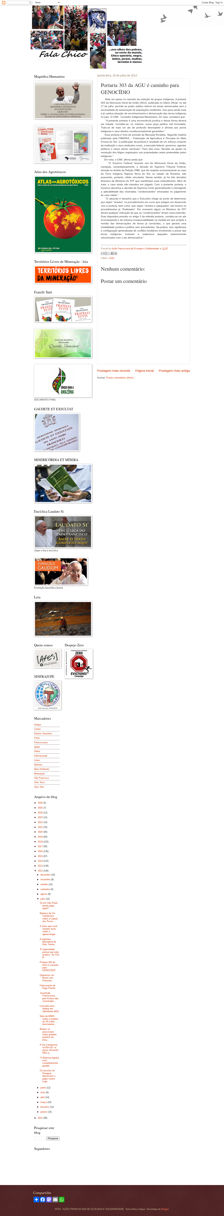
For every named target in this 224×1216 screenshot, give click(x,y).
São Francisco (41, 778)
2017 (40, 846)
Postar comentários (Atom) (120, 377)
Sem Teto (39, 787)
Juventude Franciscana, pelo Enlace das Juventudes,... (49, 997)
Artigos (37, 724)
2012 (40, 870)
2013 (40, 865)
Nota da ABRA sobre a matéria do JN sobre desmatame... (49, 1020)
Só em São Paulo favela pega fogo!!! (49, 906)
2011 (40, 1118)
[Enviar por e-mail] (102, 253)
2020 (40, 832)
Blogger (165, 1209)
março (43, 1102)
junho (43, 1087)
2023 (40, 817)
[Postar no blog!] (105, 253)
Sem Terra (39, 782)
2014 (40, 861)
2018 (40, 841)
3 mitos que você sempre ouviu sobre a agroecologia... (48, 930)
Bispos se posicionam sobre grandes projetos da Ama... (48, 1034)
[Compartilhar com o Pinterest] (115, 253)
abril (42, 1097)
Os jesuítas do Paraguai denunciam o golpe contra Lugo (47, 1076)
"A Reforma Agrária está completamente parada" (49, 1061)
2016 (40, 851)
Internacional (40, 755)
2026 (40, 803)
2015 (40, 856)
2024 (40, 812)
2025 (40, 807)
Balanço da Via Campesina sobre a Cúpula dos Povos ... (49, 917)
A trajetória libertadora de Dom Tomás (48, 942)
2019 (40, 836)
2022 (40, 822)
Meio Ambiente (41, 769)
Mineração (39, 773)
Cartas (37, 729)
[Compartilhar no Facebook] (112, 253)
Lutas (111, 258)
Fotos (37, 738)
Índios (37, 751)
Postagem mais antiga (174, 370)
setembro (45, 889)
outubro (44, 884)
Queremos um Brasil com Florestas (47, 978)
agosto (44, 894)
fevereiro (45, 1107)
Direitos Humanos (43, 733)
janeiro (44, 1111)
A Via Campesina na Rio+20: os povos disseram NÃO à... (49, 1048)
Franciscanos (41, 742)
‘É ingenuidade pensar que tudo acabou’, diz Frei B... (49, 953)
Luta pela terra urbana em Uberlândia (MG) (49, 1009)
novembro (45, 879)
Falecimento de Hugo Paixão (47, 986)
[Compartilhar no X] (109, 253)
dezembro (45, 874)
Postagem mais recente (113, 370)
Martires (38, 764)
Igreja (37, 747)
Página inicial (144, 370)
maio (43, 1092)
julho (43, 899)
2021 (40, 827)
